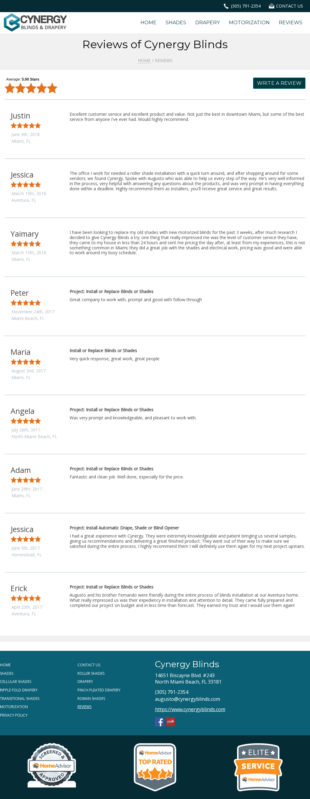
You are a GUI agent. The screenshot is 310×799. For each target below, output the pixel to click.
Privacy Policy (14, 715)
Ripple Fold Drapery (19, 690)
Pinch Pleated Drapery (99, 690)
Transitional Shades (19, 698)
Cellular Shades (15, 681)
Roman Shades (91, 698)
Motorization (249, 22)
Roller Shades (91, 673)
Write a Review (279, 83)
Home (148, 22)
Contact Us (89, 664)
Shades (176, 22)
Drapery (207, 22)
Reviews (290, 22)
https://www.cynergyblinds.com (190, 709)
